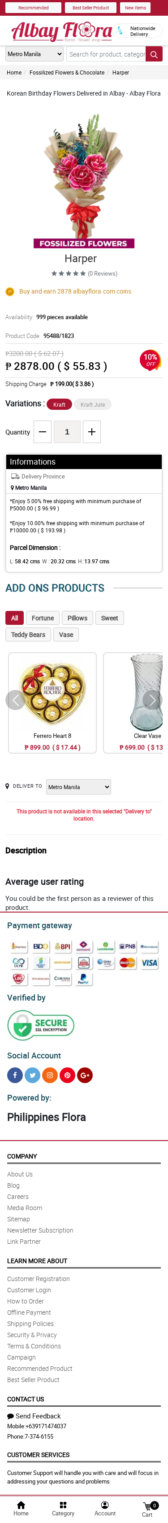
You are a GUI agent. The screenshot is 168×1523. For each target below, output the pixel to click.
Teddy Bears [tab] (28, 634)
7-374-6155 (39, 1436)
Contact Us (25, 1399)
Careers (18, 1196)
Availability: (46, 317)
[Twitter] (32, 1075)
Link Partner (24, 1241)
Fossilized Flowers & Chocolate (67, 72)
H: (93, 561)
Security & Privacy (32, 1334)
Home (14, 72)
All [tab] (14, 618)
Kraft (59, 404)
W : (59, 561)
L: (25, 561)
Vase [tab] (66, 634)
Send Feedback (38, 1415)
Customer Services (38, 1454)
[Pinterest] (67, 1075)
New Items (135, 7)
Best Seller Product (91, 7)
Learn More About (37, 1260)
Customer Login (29, 1290)
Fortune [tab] (43, 618)
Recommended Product (40, 1368)
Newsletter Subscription (40, 1230)
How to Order (25, 1301)
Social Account (34, 1055)
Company (22, 1156)
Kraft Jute (93, 404)
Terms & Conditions (34, 1346)
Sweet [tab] (109, 618)
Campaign (21, 1357)
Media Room (24, 1207)
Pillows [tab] (77, 618)
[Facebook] (15, 1075)
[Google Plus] (85, 1075)
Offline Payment (29, 1312)
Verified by (26, 997)
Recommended (33, 7)
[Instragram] (50, 1075)
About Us (20, 1174)
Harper (120, 72)
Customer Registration (38, 1278)
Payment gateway (39, 925)
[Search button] (154, 53)
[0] (147, 1505)
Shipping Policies (30, 1323)
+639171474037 (46, 1426)
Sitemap (18, 1219)
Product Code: (39, 336)
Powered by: (29, 1097)
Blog (13, 1185)
